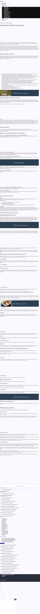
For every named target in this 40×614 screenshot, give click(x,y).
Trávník (3, 529)
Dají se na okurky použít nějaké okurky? (6, 515)
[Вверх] (0, 582)
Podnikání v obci (4, 525)
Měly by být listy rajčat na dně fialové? (6, 512)
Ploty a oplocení (4, 524)
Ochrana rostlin (4, 523)
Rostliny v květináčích (5, 526)
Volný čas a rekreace (5, 532)
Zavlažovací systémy (5, 533)
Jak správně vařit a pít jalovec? (4, 491)
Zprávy (3, 592)
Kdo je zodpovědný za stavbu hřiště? (7, 541)
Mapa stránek (4, 575)
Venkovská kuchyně (5, 530)
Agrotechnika (4, 518)
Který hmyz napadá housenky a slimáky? (8, 538)
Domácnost (2, 1)
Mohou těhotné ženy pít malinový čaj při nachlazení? (8, 509)
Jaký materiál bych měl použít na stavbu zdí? (7, 559)
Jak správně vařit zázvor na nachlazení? (6, 495)
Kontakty (3, 576)
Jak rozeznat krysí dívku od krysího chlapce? (7, 546)
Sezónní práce (4, 528)
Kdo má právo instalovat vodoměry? (7, 540)
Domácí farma (4, 520)
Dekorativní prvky (5, 519)
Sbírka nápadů (4, 527)
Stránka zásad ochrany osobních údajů (8, 574)
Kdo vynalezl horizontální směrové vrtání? (8, 539)
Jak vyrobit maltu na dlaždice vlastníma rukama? (7, 556)
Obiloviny (3, 522)
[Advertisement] (19, 33)
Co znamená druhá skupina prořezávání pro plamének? (8, 566)
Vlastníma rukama (5, 531)
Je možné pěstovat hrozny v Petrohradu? (6, 502)
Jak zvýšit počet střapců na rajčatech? (5, 553)
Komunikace (4, 521)
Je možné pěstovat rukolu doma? (5, 499)
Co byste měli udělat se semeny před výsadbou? (7, 569)
